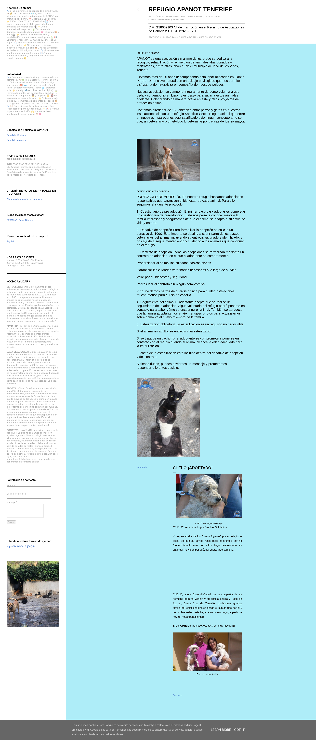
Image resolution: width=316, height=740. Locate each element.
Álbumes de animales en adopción (24, 199)
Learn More (221, 730)
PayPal (10, 241)
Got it (239, 730)
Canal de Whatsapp (17, 135)
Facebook (154, 37)
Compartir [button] (142, 467)
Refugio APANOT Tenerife (190, 9)
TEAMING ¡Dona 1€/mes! (20, 220)
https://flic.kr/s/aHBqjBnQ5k (21, 546)
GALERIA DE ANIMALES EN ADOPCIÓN (200, 37)
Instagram (170, 37)
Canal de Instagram (17, 140)
